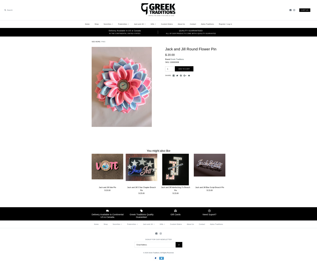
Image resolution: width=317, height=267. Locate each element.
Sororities (108, 24)
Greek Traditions (177, 59)
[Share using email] (189, 75)
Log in (229, 24)
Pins (103, 42)
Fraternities (123, 24)
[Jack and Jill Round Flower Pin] (122, 48)
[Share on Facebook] (174, 75)
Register (222, 24)
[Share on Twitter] (177, 75)
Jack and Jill (140, 24)
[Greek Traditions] (158, 4)
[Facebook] (290, 10)
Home (87, 24)
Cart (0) (304, 10)
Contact (193, 24)
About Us (181, 24)
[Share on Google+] (185, 75)
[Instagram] (294, 10)
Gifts (153, 24)
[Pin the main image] (181, 75)
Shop (97, 24)
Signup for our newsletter (158, 239)
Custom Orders (167, 24)
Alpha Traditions (207, 24)
